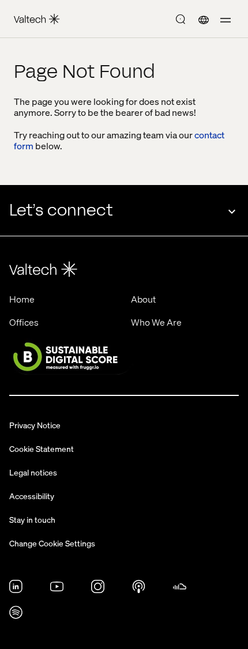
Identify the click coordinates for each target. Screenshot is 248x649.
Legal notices (33, 472)
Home (22, 299)
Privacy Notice (35, 425)
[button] (225, 20)
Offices (24, 322)
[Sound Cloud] (179, 589)
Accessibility (31, 495)
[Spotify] (15, 615)
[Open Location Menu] (203, 20)
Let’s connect (60, 210)
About (143, 299)
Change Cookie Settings (52, 543)
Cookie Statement (41, 448)
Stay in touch (32, 519)
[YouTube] (56, 589)
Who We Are (156, 322)
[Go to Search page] (180, 20)
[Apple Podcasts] (138, 589)
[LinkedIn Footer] (15, 589)
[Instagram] (97, 589)
